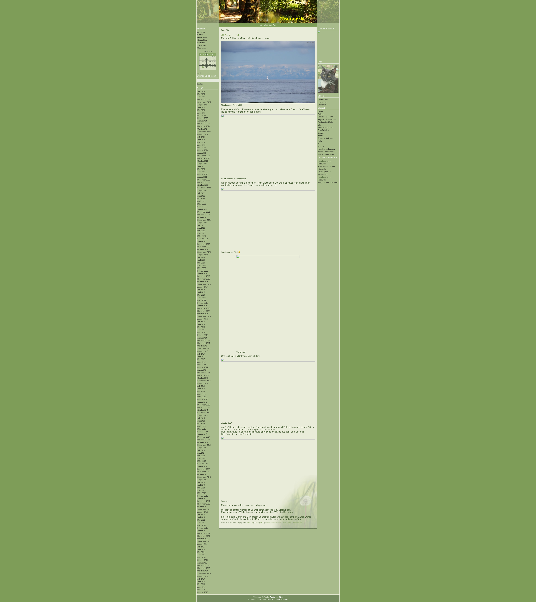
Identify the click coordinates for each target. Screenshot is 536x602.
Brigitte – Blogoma (325, 117)
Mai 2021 (201, 231)
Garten (200, 35)
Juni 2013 (201, 485)
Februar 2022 (202, 207)
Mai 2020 (201, 263)
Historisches (323, 175)
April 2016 (201, 394)
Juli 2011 (200, 547)
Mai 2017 (201, 359)
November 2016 (203, 375)
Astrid (320, 111)
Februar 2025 (202, 118)
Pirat (279, 522)
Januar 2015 (202, 434)
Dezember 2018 (203, 308)
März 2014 (201, 461)
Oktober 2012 (202, 506)
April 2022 (201, 201)
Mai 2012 (201, 520)
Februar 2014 (202, 464)
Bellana (321, 114)
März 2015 (201, 429)
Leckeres (201, 43)
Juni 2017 (201, 357)
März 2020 (201, 268)
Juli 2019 (201, 290)
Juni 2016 (201, 389)
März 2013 (201, 493)
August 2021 (202, 223)
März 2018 (201, 332)
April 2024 (201, 145)
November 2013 (203, 472)
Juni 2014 (201, 453)
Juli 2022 (201, 193)
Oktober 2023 (202, 161)
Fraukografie (323, 166)
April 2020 (201, 265)
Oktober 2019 (202, 281)
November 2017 (203, 343)
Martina (321, 146)
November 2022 (203, 182)
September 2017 (204, 348)
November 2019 (203, 279)
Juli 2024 (201, 137)
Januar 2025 (202, 121)
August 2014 (202, 448)
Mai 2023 (201, 169)
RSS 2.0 (256, 522)
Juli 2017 (201, 354)
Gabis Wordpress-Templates (277, 599)
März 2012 (201, 525)
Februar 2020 (202, 271)
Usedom (289, 522)
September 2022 (204, 188)
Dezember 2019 (203, 276)
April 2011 (201, 555)
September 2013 (204, 477)
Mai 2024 (201, 142)
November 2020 (203, 247)
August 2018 (202, 319)
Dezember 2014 (203, 437)
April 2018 (201, 330)
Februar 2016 (202, 399)
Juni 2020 (201, 260)
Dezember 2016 (203, 373)
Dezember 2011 (203, 533)
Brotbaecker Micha (325, 122)
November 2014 (203, 440)
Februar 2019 (202, 303)
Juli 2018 (201, 322)
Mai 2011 (201, 552)
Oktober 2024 (202, 129)
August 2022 (202, 191)
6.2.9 (276, 597)
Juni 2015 (201, 421)
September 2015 (204, 413)
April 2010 (201, 587)
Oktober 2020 (202, 249)
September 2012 (204, 509)
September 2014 (204, 445)
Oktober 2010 (202, 571)
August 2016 (202, 383)
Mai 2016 (201, 391)
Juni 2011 (201, 549)
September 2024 (204, 132)
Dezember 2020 (203, 244)
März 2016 (201, 397)
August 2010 (202, 576)
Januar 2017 (202, 370)
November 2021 (203, 215)
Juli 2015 (201, 418)
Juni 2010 (201, 582)
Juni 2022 (201, 196)
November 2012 (203, 504)
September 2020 (204, 252)
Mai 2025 (201, 110)
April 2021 (201, 233)
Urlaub (284, 522)
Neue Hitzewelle (331, 182)
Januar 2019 (202, 306)
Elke (320, 125)
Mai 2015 (201, 423)
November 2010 (203, 568)
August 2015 (202, 416)
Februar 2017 (202, 367)
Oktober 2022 (202, 185)
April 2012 (201, 523)
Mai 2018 (201, 327)
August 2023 (202, 164)
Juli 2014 (201, 450)
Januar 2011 (202, 563)
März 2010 (201, 590)
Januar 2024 (202, 153)
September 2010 (204, 574)
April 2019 (201, 298)
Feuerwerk (269, 522)
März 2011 (201, 557)
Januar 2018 (202, 338)
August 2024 (202, 134)
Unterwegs (201, 48)
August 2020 (202, 255)
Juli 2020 (201, 258)
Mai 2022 (201, 199)
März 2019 (201, 300)
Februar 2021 (202, 239)
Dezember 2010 (203, 565)
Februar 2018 (202, 335)
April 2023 (201, 172)
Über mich (322, 105)
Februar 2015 (202, 432)
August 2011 (202, 544)
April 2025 (201, 113)
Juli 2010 (201, 579)
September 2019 (204, 284)
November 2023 (203, 158)
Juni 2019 (201, 292)
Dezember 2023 (203, 156)
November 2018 (203, 311)
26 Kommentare (297, 522)
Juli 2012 (201, 515)
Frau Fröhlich (323, 130)
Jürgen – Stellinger (325, 138)
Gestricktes (202, 40)
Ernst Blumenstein (325, 128)
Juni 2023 (201, 166)
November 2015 (203, 407)
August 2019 (202, 287)
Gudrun (321, 133)
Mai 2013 (201, 488)
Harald (320, 136)
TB (261, 522)
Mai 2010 (201, 584)
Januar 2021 (202, 241)
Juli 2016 (201, 386)
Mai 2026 (201, 94)
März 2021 (201, 236)
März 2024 (201, 148)
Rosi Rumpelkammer (326, 149)
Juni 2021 (201, 228)
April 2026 (201, 97)
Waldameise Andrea (326, 154)
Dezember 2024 (203, 123)
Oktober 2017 (202, 346)
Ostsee (275, 522)
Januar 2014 (202, 466)
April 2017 (201, 362)
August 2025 (202, 105)
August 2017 (202, 351)
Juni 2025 (201, 107)
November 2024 (203, 126)
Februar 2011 (202, 560)
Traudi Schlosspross (326, 152)
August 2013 (202, 480)
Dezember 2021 (203, 212)
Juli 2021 (201, 225)
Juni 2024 (201, 140)
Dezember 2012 (203, 501)
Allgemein (201, 32)
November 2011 (203, 536)
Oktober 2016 (202, 378)
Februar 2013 (202, 496)
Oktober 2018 (202, 314)
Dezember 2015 (203, 405)
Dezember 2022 (203, 180)
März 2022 (201, 204)
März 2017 (201, 365)
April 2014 (201, 458)
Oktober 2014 (202, 442)
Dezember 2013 (203, 469)
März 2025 (201, 116)
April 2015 (201, 426)
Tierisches (201, 45)
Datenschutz (323, 99)
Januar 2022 (202, 209)
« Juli (199, 73)
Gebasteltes (202, 37)
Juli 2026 (201, 91)
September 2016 (204, 381)
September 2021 (204, 220)
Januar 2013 (202, 499)
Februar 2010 (202, 592)
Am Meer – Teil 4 (233, 35)
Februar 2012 (202, 528)
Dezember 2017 (203, 340)
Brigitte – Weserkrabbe (327, 120)
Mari (319, 144)
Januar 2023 (202, 177)
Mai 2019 (201, 295)
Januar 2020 (202, 274)
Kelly (320, 141)
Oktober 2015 (202, 410)
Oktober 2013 (202, 474)
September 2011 (203, 541)
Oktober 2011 (202, 539)
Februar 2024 (202, 150)
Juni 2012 (201, 517)
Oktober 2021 (202, 217)
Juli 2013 (201, 482)
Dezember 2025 (203, 99)
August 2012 (202, 512)
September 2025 (204, 102)
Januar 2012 (202, 531)
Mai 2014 (201, 456)
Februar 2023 (202, 174)
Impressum (322, 102)
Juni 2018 (201, 324)
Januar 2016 (202, 402)
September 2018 (204, 316)
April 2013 (201, 490)
